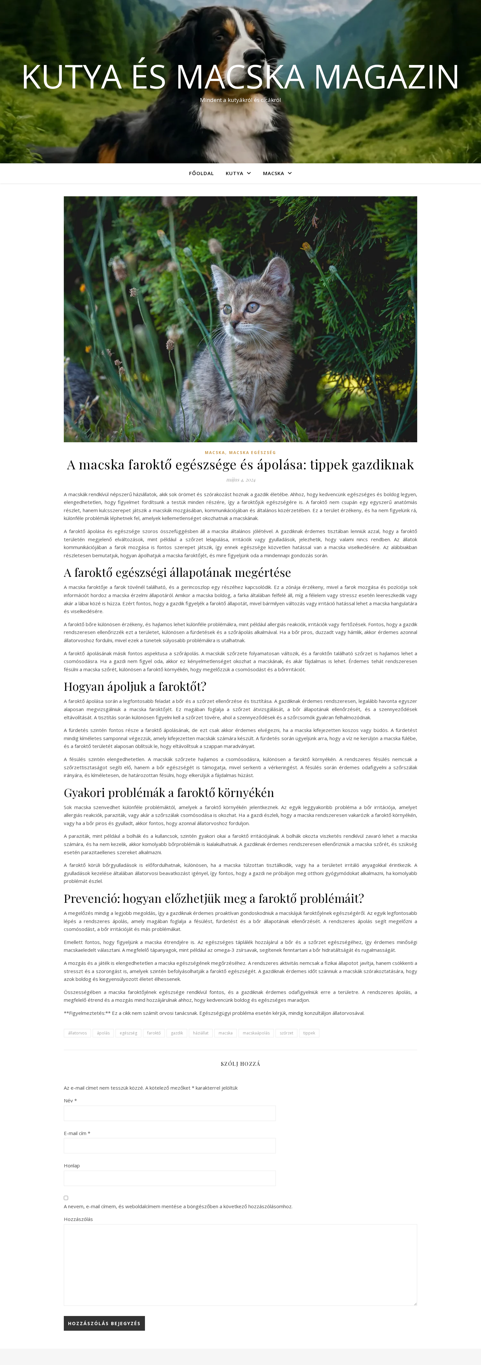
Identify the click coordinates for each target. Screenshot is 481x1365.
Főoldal (201, 173)
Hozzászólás (78, 1219)
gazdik (177, 1033)
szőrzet (286, 1033)
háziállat (200, 1033)
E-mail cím (77, 1133)
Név (70, 1100)
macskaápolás (256, 1033)
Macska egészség (252, 452)
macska (226, 1033)
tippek (309, 1033)
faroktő (154, 1033)
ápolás (103, 1033)
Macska (273, 173)
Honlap (72, 1165)
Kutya (234, 173)
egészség (128, 1033)
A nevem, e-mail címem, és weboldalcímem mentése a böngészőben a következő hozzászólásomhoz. (178, 1206)
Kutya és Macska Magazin (240, 75)
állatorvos (77, 1033)
